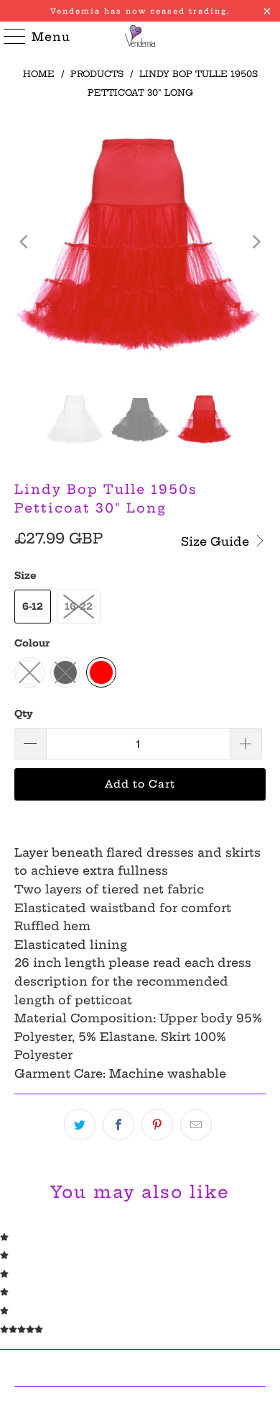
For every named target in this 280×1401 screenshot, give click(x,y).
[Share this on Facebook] (118, 1124)
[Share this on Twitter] (79, 1124)
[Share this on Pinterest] (157, 1124)
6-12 (32, 606)
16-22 (79, 606)
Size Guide (217, 541)
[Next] (254, 242)
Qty (23, 713)
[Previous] (25, 242)
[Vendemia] (140, 36)
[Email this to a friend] (196, 1124)
